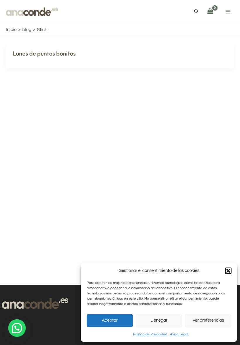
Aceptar (110, 320)
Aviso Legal (179, 334)
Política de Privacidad (150, 334)
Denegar (158, 320)
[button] (228, 271)
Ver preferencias (208, 320)
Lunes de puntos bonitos (44, 53)
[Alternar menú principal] (228, 11)
